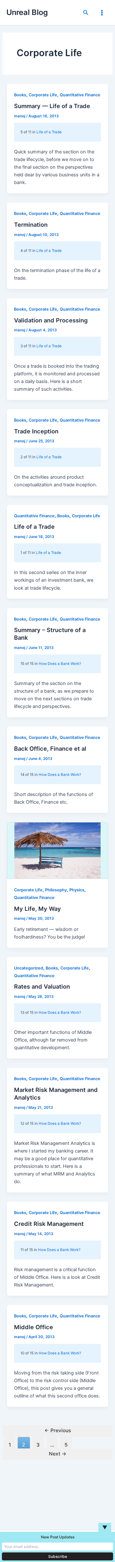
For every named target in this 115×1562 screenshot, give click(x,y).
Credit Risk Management (49, 1223)
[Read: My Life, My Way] (57, 850)
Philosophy (56, 890)
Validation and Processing (51, 320)
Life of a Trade (49, 132)
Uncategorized (28, 968)
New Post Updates (57, 1537)
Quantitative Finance (80, 94)
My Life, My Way (37, 908)
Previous (57, 1430)
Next (57, 1454)
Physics (76, 890)
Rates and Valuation (42, 986)
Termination (31, 224)
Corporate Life (43, 94)
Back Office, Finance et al (50, 748)
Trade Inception (36, 431)
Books (20, 94)
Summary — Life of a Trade (52, 105)
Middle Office (33, 1326)
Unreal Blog (27, 12)
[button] (86, 13)
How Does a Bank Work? (60, 663)
